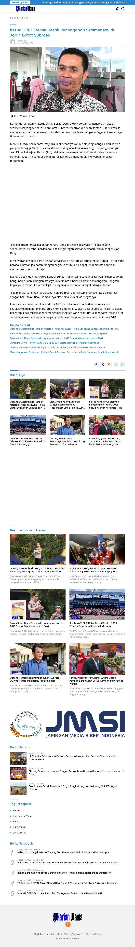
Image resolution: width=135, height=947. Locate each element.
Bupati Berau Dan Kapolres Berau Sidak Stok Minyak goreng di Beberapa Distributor (64, 872)
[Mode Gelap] (118, 9)
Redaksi (38, 934)
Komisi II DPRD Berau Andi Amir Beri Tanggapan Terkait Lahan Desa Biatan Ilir (60, 893)
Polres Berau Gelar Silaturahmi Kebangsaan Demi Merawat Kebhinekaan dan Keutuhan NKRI (68, 862)
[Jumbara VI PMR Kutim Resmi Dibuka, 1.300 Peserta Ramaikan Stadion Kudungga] (28, 425)
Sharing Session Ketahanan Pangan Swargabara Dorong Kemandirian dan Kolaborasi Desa (73, 2)
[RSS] (68, 925)
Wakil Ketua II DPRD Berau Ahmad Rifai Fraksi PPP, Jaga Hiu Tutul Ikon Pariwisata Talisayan (67, 883)
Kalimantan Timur (23, 816)
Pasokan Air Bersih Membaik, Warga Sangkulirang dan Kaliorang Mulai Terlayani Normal (73, 788)
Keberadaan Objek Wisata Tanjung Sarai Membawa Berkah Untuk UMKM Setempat (63, 852)
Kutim (16, 821)
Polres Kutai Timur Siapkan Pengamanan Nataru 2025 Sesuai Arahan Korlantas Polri (56, 338)
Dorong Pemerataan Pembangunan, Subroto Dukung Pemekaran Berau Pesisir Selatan (58, 347)
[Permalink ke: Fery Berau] (12, 41)
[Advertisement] (67, 202)
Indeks (50, 934)
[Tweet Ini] (102, 364)
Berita (13, 24)
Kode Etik (62, 934)
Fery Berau (22, 40)
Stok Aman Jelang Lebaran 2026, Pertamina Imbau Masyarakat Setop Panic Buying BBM (58, 333)
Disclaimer (77, 934)
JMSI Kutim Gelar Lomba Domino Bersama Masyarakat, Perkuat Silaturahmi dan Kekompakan (73, 758)
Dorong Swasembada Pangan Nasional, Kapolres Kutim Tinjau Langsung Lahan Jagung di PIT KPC (64, 328)
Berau (16, 810)
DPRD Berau (19, 832)
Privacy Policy (93, 934)
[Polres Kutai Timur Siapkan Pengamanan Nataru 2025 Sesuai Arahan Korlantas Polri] (107, 389)
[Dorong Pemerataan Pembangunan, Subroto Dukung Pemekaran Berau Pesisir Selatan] (67, 425)
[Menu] (12, 9)
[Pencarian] (123, 9)
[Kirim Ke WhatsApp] (122, 364)
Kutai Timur (19, 827)
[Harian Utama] (25, 9)
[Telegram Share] (115, 364)
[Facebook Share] (96, 364)
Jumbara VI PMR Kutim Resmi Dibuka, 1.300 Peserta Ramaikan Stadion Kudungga (54, 342)
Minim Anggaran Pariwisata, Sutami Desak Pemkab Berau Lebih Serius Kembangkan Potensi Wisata (64, 352)
